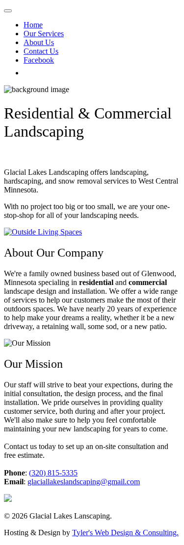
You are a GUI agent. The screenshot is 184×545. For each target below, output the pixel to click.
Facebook (39, 60)
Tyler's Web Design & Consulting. (125, 532)
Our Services (44, 33)
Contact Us (41, 51)
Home (33, 25)
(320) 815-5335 (53, 473)
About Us (39, 42)
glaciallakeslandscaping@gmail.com (83, 481)
